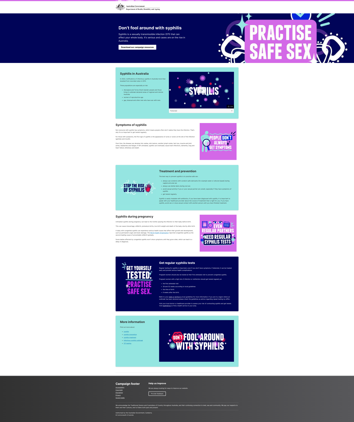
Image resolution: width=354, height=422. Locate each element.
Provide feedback (157, 394)
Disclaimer (119, 393)
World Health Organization (159, 233)
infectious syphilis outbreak (133, 340)
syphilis (126, 331)
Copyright (119, 390)
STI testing (127, 343)
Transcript (173, 111)
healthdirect (167, 306)
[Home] (138, 6)
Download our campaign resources (137, 47)
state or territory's (175, 297)
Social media (120, 398)
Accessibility (120, 387)
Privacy (118, 395)
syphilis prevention (130, 334)
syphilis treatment (130, 337)
